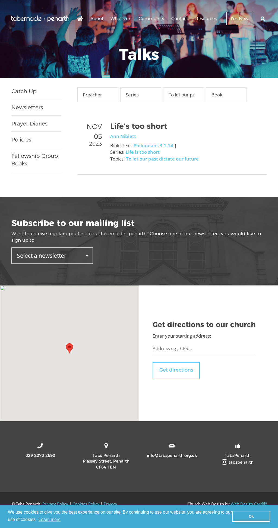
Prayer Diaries (29, 123)
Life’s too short (138, 126)
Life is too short (143, 152)
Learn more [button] (50, 519)
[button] (69, 348)
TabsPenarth (238, 455)
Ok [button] (251, 516)
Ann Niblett (123, 136)
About (96, 18)
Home (80, 19)
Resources (206, 18)
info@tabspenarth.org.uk (172, 455)
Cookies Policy (85, 504)
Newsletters (27, 107)
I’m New (240, 18)
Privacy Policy (55, 504)
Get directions (176, 370)
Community (151, 18)
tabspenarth (240, 462)
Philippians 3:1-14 (153, 145)
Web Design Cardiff (249, 504)
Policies (21, 139)
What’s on (121, 18)
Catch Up (24, 91)
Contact (179, 18)
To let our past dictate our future (162, 159)
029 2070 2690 (40, 455)
